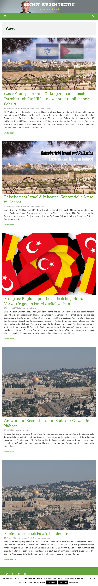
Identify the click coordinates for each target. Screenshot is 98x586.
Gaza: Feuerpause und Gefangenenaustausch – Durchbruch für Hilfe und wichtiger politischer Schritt (46, 98)
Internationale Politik (26, 108)
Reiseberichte (39, 206)
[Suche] (93, 16)
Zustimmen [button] (52, 582)
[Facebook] (12, 574)
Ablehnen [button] (63, 582)
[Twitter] (6, 574)
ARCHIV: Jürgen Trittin (49, 4)
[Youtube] (25, 574)
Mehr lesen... (74, 582)
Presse (37, 108)
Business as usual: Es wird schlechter (37, 533)
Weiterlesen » (10, 132)
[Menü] (5, 16)
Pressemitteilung (45, 108)
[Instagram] (18, 574)
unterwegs (46, 538)
